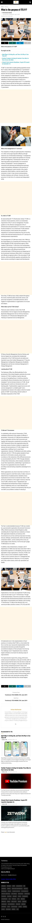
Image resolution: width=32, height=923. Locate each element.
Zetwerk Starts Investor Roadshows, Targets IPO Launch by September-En (15, 63)
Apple (9, 888)
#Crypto (3, 886)
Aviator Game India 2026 (8, 879)
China (9, 891)
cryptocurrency (16, 891)
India (19, 896)
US (17, 909)
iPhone (14, 899)
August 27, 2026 (11, 739)
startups (4, 906)
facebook (27, 893)
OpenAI (24, 901)
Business (4, 891)
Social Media (11, 904)
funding (4, 896)
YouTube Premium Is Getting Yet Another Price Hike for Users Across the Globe (15, 59)
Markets (4, 901)
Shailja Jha (4, 739)
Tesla (20, 906)
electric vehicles (6, 893)
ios (9, 899)
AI (24, 886)
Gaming (9, 896)
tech (9, 906)
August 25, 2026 (11, 771)
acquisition (19, 886)
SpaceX (18, 904)
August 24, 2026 (11, 804)
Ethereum (20, 893)
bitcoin (25, 888)
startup (23, 904)
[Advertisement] (16, 106)
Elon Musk (14, 893)
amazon (4, 888)
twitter (13, 909)
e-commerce (25, 891)
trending (8, 909)
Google (14, 896)
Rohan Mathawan (7, 12)
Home (2, 7)
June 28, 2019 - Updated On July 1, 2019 (11, 14)
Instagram (25, 896)
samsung (4, 904)
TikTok (24, 906)
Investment (4, 899)
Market (22, 899)
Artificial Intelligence (17, 888)
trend (3, 909)
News (19, 901)
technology (14, 906)
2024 (14, 886)
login (5, 832)
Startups (6, 7)
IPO (18, 899)
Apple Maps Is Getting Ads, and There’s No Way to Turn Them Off (15, 55)
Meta (9, 901)
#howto (9, 886)
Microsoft (14, 901)
